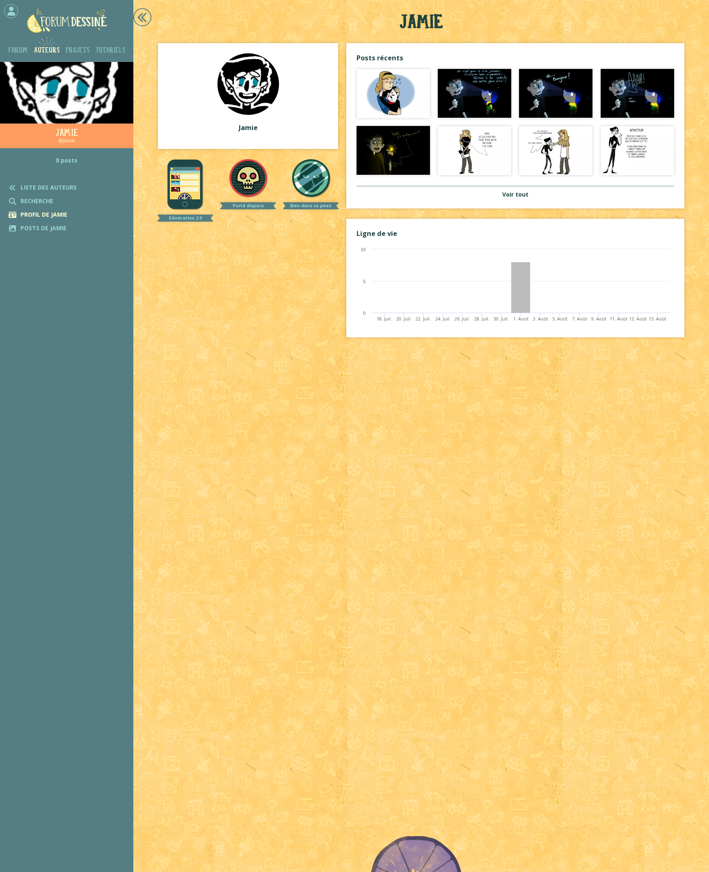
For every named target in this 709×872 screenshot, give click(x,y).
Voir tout (515, 194)
